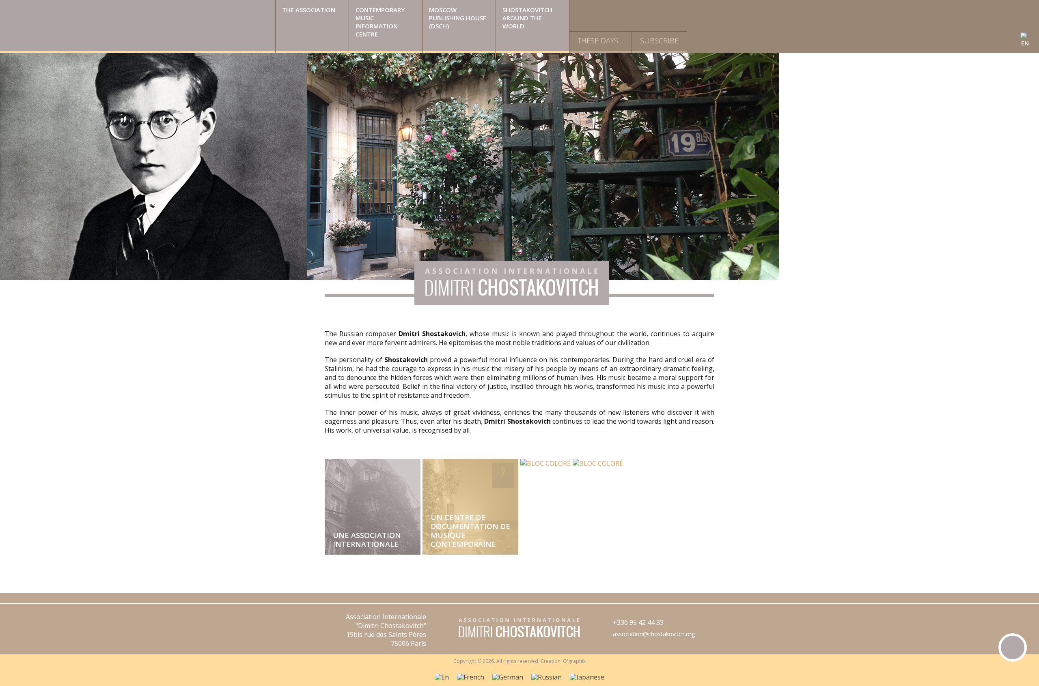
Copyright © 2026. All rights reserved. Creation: (508, 661)
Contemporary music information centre (380, 22)
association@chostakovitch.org (654, 634)
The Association (308, 10)
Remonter (1012, 647)
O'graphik (574, 661)
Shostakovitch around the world (527, 18)
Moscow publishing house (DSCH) (457, 18)
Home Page (137, 26)
